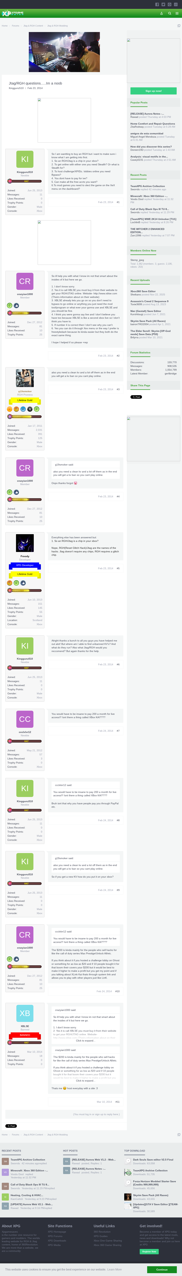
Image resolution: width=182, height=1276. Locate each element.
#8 (118, 820)
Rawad (134, 116)
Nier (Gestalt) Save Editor (145, 311)
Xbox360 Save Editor (143, 291)
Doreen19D (136, 149)
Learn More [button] (114, 1269)
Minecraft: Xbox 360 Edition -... (149, 196)
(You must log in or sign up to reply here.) (96, 1114)
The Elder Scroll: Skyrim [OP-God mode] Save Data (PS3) (150, 333)
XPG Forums (55, 1236)
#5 (118, 568)
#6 (118, 664)
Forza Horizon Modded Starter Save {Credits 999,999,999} (154, 1183)
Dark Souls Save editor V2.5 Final (153, 1159)
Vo (5, 1172)
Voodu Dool (136, 199)
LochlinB (135, 222)
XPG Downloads (57, 1240)
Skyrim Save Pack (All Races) (148, 321)
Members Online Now (143, 250)
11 (41, 194)
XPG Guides (101, 1236)
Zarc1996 (135, 235)
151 (40, 603)
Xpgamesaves (10, 1231)
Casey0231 (136, 159)
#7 (118, 730)
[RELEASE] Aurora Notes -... (147, 113)
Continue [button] (162, 1269)
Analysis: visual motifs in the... (149, 156)
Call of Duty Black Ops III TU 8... (149, 209)
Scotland (37, 620)
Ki (25, 159)
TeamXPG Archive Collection (147, 186)
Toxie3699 (136, 304)
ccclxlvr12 (25, 732)
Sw (5, 1161)
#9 (118, 890)
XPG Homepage (57, 1231)
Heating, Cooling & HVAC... (27, 1195)
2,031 (39, 429)
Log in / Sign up (161, 13)
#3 (118, 389)
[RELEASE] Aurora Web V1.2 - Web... (94, 1159)
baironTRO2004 (139, 324)
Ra (5, 1206)
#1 (118, 202)
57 (40, 754)
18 (40, 1055)
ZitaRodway (137, 126)
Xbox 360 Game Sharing (107, 1245)
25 (40, 334)
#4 (118, 496)
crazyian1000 (25, 294)
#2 (118, 355)
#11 (118, 1101)
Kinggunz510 (16, 88)
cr (25, 281)
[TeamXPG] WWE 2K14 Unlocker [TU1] (153, 219)
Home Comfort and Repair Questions (152, 123)
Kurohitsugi (136, 314)
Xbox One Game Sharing (108, 1240)
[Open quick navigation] (179, 25)
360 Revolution (102, 1231)
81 (40, 326)
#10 (117, 991)
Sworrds (135, 189)
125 (40, 438)
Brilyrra (134, 337)
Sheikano (135, 294)
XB (25, 1013)
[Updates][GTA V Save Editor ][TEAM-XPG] (155, 1206)
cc (25, 719)
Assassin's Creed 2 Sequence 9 (149, 301)
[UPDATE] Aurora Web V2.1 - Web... (32, 1204)
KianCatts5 (17, 1199)
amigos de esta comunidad (146, 133)
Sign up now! (154, 91)
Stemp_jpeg (137, 260)
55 (40, 612)
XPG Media (54, 1245)
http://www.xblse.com (105, 293)
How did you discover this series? (151, 146)
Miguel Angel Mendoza (143, 136)
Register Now (149, 1251)
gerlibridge (171, 373)
